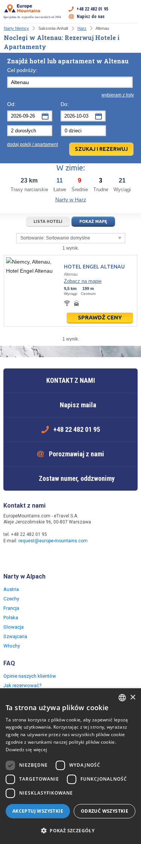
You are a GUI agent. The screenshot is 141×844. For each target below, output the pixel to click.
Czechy (11, 599)
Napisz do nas (91, 16)
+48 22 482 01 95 (92, 9)
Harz (81, 28)
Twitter (25, 557)
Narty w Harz (70, 199)
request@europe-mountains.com (53, 540)
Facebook (10, 557)
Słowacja (13, 627)
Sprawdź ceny (100, 317)
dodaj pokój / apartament (32, 144)
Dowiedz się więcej (26, 749)
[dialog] (70, 766)
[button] (70, 830)
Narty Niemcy (16, 28)
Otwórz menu (132, 12)
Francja (11, 608)
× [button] (132, 697)
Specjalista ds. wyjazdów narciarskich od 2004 (32, 17)
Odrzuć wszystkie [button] (104, 811)
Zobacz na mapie (83, 281)
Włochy (11, 646)
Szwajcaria (15, 636)
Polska (10, 617)
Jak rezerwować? (22, 685)
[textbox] (70, 82)
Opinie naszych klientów (29, 676)
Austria (11, 589)
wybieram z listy (118, 95)
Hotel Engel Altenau (94, 267)
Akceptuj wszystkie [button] (37, 811)
